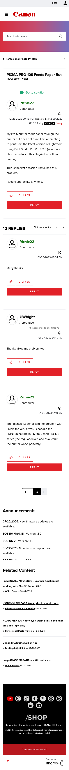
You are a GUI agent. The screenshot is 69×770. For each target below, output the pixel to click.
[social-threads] (51, 698)
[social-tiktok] (26, 698)
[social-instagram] (18, 698)
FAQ (54, 3)
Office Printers (12, 591)
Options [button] (63, 59)
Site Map (47, 725)
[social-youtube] (10, 698)
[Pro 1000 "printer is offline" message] (57, 227)
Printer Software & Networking (20, 608)
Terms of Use (11, 725)
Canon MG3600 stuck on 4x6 (20, 643)
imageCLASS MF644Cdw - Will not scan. (27, 660)
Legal (39, 725)
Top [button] (8, 761)
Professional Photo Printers (21, 59)
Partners (57, 725)
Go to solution (35, 92)
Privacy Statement (26, 725)
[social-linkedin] (30, 705)
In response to (45, 328)
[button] (11, 195)
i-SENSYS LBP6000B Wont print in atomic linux (31, 603)
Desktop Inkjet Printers (16, 648)
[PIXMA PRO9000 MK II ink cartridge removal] (63, 227)
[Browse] (8, 14)
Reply (34, 205)
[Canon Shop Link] (34, 717)
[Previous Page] (25, 491)
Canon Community (24, 14)
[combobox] (34, 36)
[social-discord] (39, 705)
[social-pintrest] (59, 698)
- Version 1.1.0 (22, 533)
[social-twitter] (43, 698)
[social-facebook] (35, 698)
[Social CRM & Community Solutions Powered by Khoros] (54, 762)
